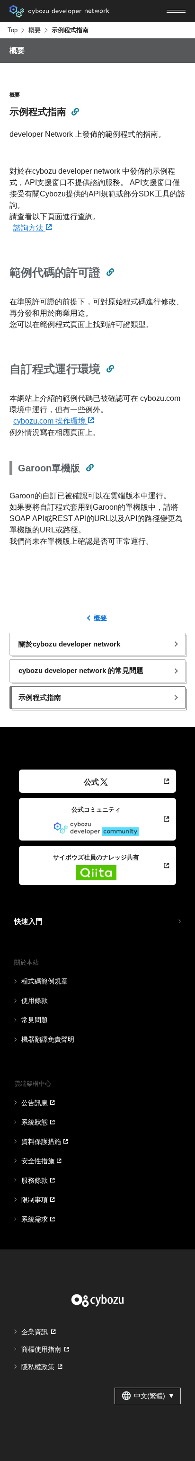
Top (13, 30)
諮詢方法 (29, 228)
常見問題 (34, 1020)
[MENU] (176, 11)
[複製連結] (74, 111)
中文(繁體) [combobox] (154, 1395)
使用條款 (34, 1000)
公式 (91, 782)
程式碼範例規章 (44, 981)
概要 (34, 30)
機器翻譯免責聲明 (47, 1039)
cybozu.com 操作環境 (50, 421)
